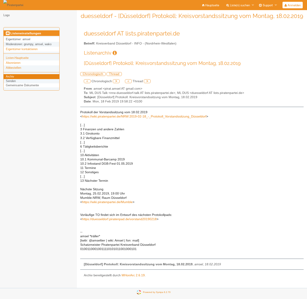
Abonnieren (13, 62)
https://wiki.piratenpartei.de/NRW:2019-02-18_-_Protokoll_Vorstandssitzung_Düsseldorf (144, 116)
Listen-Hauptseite (17, 58)
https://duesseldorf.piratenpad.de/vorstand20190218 (119, 219)
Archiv (10, 76)
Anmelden (294, 5)
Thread (114, 74)
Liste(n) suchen (239, 5)
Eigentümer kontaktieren (22, 49)
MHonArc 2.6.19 (133, 275)
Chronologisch (93, 74)
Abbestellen (13, 67)
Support (267, 5)
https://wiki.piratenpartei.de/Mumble (107, 202)
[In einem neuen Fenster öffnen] (115, 53)
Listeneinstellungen (25, 33)
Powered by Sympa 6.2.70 (157, 292)
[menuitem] (211, 5)
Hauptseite (211, 5)
